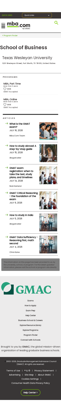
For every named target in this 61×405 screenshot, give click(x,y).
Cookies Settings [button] (30, 378)
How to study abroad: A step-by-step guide (22, 147)
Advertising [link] (14, 374)
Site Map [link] (29, 374)
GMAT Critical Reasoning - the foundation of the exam (23, 196)
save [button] (4, 89)
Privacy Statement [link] (44, 370)
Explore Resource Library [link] (30, 325)
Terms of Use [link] (13, 370)
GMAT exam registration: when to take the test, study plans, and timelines (21, 172)
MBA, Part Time (12, 83)
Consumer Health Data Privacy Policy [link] (30, 383)
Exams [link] (31, 300)
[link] (30, 288)
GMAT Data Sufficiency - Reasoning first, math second (23, 240)
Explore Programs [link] (30, 330)
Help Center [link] (30, 315)
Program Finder (10, 35)
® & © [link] (27, 370)
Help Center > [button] (31, 392)
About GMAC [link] (44, 374)
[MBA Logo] (18, 25)
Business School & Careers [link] (30, 320)
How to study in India (21, 215)
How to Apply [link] (30, 305)
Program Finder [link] (30, 335)
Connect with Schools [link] (30, 340)
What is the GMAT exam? (19, 125)
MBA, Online (10, 99)
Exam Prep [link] (30, 310)
